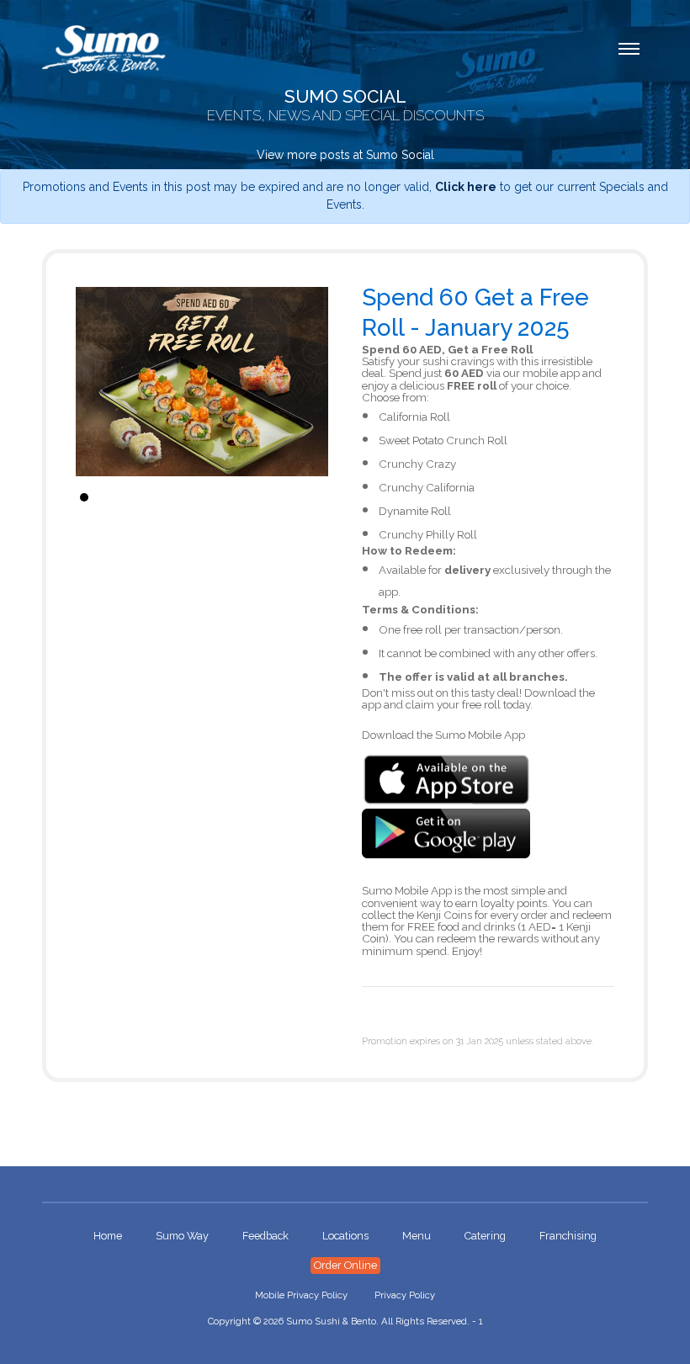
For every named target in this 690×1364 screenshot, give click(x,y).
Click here (465, 187)
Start (307, 497)
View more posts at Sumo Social (345, 155)
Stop (320, 497)
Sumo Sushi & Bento (331, 1321)
